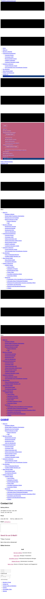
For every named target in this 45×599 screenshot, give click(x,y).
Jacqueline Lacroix (13, 558)
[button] (7, 161)
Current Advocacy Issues (11, 460)
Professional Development (9, 444)
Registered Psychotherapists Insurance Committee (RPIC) (21, 494)
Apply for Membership (10, 443)
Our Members (6, 464)
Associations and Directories (14, 495)
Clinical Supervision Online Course (13, 451)
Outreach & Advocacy (8, 458)
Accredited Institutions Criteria (14, 485)
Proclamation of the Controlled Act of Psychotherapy (20, 490)
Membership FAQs (9, 441)
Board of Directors (11, 432)
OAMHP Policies (9, 476)
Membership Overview (10, 437)
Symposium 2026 (9, 448)
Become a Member (7, 436)
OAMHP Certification (10, 455)
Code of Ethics (10, 478)
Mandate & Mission (9, 425)
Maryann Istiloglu (18, 552)
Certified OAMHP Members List (12, 467)
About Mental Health (8, 469)
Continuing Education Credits (12, 457)
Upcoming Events (9, 446)
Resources (7, 488)
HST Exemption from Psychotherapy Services (16, 462)
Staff (8, 434)
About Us (5, 423)
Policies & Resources (8, 474)
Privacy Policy (10, 483)
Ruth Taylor (16, 555)
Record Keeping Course (11, 453)
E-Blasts (9, 499)
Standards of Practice (12, 480)
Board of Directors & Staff (11, 430)
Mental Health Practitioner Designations (14, 427)
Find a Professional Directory (12, 465)
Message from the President (12, 429)
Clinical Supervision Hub (11, 450)
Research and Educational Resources (16, 497)
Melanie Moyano (16, 561)
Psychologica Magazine (10, 473)
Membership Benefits (10, 439)
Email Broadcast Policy (12, 481)
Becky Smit (10, 564)
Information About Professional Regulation (17, 492)
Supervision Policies (12, 487)
